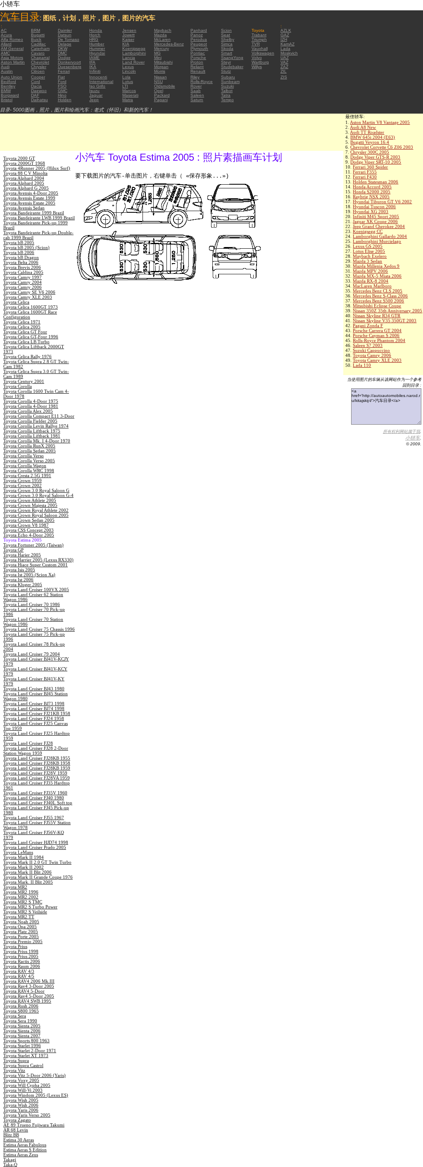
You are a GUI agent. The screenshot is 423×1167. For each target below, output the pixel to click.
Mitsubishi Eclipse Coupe (377, 305)
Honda (95, 30)
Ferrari (64, 71)
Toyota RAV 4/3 (18, 971)
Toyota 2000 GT (19, 158)
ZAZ (284, 66)
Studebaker (232, 66)
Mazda (160, 35)
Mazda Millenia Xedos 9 (376, 266)
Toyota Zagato (17, 1119)
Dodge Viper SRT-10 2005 (375, 161)
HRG (93, 39)
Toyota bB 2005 (18, 242)
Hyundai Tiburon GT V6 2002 (382, 201)
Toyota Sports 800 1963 (26, 1040)
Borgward (10, 95)
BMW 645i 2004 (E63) (372, 137)
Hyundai (97, 53)
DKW (62, 48)
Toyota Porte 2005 (21, 936)
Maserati (130, 95)
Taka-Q (10, 1164)
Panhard (198, 30)
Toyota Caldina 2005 (23, 272)
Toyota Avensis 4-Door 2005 (30, 192)
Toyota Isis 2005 (19, 569)
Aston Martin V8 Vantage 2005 (380, 122)
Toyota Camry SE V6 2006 (29, 292)
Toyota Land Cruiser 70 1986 (31, 604)
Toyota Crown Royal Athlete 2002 (36, 510)
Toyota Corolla (17, 386)
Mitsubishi (163, 62)
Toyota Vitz (14, 1070)
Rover (196, 86)
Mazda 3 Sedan (367, 261)
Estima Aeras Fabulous (24, 1144)
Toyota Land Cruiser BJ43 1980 (33, 688)
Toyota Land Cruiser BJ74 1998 (33, 708)
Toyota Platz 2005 (20, 931)
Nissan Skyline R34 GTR (376, 315)
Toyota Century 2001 (23, 381)
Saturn (196, 99)
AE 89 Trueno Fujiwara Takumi (33, 1124)
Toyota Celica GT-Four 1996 (30, 336)
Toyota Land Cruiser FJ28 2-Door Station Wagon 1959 (35, 751)
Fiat (61, 77)
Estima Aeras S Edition (25, 1149)
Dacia (36, 86)
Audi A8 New (363, 127)
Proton (196, 62)
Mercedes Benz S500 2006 (378, 300)
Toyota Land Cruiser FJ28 (28, 743)
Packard (162, 95)
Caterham (40, 48)
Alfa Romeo (12, 39)
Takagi (9, 1159)
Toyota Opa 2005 (20, 926)
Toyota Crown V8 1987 (26, 525)
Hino (62, 95)
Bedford (8, 81)
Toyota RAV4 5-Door (24, 991)
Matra (127, 99)
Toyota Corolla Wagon (24, 465)
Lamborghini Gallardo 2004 (380, 236)
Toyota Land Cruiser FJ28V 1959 (35, 772)
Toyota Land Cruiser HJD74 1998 (35, 842)
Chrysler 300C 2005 (369, 152)
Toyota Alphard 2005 (23, 183)
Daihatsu (39, 99)
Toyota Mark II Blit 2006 (27, 872)
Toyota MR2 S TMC (22, 901)
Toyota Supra (16, 1060)
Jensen (129, 30)
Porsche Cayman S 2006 (376, 335)
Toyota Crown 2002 (22, 485)
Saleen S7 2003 (368, 345)
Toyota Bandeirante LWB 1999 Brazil (39, 217)
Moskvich (289, 53)
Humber (96, 44)
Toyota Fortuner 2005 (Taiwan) (33, 544)
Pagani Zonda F (368, 325)
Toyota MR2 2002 (20, 896)
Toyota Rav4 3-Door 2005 (28, 986)
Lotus (127, 81)
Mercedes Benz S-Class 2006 (380, 295)
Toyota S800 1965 (21, 1010)
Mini (158, 57)
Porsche (198, 57)
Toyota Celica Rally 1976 (27, 356)
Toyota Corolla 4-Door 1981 (30, 406)
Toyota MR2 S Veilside (25, 911)
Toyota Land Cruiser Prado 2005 (34, 847)
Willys (257, 66)
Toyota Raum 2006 (21, 966)
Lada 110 (362, 365)
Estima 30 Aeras (18, 1139)
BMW (6, 90)
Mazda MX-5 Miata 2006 (377, 275)
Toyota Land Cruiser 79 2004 (31, 653)
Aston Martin (13, 62)
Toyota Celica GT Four (25, 331)
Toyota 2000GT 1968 (24, 163)
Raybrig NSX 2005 (371, 196)
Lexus (128, 66)
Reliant (197, 66)
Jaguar (95, 95)
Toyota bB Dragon (21, 257)
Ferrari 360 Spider (370, 166)
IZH (283, 39)
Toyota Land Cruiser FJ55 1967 (33, 817)
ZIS (283, 77)
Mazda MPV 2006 (370, 271)
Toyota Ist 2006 (18, 579)
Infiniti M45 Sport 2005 (376, 216)
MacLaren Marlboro (372, 285)
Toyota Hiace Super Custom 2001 (35, 564)
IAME (94, 57)
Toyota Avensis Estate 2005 (29, 202)
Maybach (162, 30)
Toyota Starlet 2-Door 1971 (29, 1050)
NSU (158, 81)
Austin (7, 71)
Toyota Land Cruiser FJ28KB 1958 (36, 763)
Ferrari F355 (365, 171)
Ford (62, 81)
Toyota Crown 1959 (22, 480)
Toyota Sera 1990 (20, 1020)
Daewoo (39, 90)
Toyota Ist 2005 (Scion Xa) (29, 574)
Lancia (128, 57)
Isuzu (94, 90)
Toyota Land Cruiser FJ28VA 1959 (36, 777)
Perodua (198, 39)
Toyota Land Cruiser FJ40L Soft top (37, 802)
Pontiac (197, 53)
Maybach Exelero (370, 256)
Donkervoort (69, 62)
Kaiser (128, 39)
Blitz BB (11, 1134)
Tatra (226, 95)
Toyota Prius (15, 946)
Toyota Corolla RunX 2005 (29, 445)
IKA (92, 66)
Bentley (8, 86)
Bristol (6, 99)
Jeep (94, 99)
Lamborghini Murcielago (377, 241)
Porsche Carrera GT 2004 (377, 330)
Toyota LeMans (18, 852)
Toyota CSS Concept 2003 (28, 530)
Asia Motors (12, 57)
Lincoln (129, 71)
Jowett (128, 35)
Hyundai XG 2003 (370, 211)
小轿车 (412, 438)
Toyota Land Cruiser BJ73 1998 (33, 703)
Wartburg (260, 62)
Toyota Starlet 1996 (22, 1045)
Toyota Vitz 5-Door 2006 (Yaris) (34, 1075)
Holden (64, 99)
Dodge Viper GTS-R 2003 (375, 156)
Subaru (228, 77)
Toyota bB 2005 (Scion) (26, 247)
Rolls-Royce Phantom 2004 (379, 340)
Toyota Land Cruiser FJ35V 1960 (35, 792)
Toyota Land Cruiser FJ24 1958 (33, 718)
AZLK (285, 30)
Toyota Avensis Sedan (24, 207)
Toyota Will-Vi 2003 (23, 1090)
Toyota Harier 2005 (22, 554)
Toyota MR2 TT (18, 916)
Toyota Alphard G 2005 (26, 187)
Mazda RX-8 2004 (370, 280)
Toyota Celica (16, 301)
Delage (64, 44)
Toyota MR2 (15, 886)
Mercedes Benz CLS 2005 (377, 290)
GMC (62, 90)
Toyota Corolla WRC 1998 (28, 470)
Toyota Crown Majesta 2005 (30, 505)
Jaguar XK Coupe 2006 (375, 221)
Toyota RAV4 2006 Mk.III (29, 981)
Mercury (161, 48)
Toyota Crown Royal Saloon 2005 (36, 515)
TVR (256, 44)
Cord (35, 81)
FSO (62, 86)
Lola (126, 77)
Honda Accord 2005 (372, 186)
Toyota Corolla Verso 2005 (29, 460)
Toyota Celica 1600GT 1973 (30, 306)
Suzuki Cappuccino (371, 350)
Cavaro (38, 53)
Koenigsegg (133, 48)
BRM (35, 30)
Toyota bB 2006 (18, 252)
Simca (227, 44)
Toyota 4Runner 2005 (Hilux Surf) (36, 168)
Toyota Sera (14, 1015)
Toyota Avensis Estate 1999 (29, 197)
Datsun (64, 35)
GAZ (284, 35)
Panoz (196, 35)
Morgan (161, 66)
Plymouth (199, 48)
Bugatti (38, 35)
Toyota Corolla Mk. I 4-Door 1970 (36, 440)
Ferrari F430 (365, 176)
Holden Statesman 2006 (375, 181)
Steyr (226, 62)
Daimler (65, 30)
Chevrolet (40, 62)
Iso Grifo (97, 86)
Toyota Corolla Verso (23, 455)
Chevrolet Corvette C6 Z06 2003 (381, 147)
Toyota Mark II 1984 (23, 857)
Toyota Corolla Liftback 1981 (31, 435)
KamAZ (287, 44)
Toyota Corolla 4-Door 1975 (30, 401)
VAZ (284, 62)
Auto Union (11, 77)
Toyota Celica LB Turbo (26, 341)
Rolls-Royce (201, 81)
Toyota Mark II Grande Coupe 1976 (38, 877)
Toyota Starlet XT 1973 (25, 1055)
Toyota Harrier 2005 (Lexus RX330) (38, 559)
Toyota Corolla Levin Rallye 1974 (36, 425)
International (101, 81)
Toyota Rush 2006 (20, 1005)
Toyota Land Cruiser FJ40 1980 (33, 797)
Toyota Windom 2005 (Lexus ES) (35, 1095)
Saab (195, 90)
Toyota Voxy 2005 (21, 1080)
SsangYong (232, 57)
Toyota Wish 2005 (20, 1100)
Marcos (129, 90)
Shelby (227, 39)
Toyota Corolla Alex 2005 (28, 411)
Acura (6, 35)
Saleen (197, 95)
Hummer (97, 48)
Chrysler (38, 66)
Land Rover (133, 62)
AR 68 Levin (15, 1129)
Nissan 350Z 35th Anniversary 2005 (387, 310)
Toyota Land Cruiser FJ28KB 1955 (36, 758)
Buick (36, 39)
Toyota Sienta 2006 (21, 1030)
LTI (125, 86)
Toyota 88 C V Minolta (25, 173)
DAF (35, 95)
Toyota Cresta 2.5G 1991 (27, 475)
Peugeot (198, 44)
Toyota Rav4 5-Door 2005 (28, 995)
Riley (195, 77)
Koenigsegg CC (368, 231)
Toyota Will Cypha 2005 (26, 1085)
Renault (197, 71)
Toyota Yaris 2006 (20, 1110)
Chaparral (40, 57)
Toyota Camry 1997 (22, 277)
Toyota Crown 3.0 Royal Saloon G (36, 490)
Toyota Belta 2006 (20, 262)
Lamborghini (134, 53)
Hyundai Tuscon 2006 (374, 206)
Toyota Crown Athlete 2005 (29, 500)
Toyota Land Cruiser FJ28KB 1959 (36, 767)
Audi (5, 66)
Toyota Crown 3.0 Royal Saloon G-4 (38, 495)
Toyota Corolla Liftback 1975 (31, 430)
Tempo (227, 99)
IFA (92, 62)
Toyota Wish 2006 (20, 1105)
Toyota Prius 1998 (20, 951)
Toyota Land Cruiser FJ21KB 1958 (36, 713)
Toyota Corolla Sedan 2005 (29, 450)
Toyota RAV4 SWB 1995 (27, 1000)
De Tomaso (68, 39)
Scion (226, 30)
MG (157, 53)
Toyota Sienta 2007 (21, 1035)
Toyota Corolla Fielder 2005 (30, 420)
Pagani (161, 99)
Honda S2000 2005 (371, 191)
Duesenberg (69, 66)
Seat (225, 35)
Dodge (64, 57)
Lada (285, 48)
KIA (125, 44)
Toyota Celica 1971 (21, 321)
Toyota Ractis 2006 (21, 961)
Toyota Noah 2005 (21, 921)
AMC (5, 53)
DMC (62, 53)
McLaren (162, 39)
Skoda (227, 48)
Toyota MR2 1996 (20, 891)
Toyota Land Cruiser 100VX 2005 (36, 589)
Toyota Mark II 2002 (23, 867)
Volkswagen (263, 53)
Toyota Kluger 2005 (22, 584)
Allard (6, 44)
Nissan (160, 77)
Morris (159, 71)
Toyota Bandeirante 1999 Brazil (33, 212)
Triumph (259, 39)
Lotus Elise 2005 (369, 251)
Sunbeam (230, 81)
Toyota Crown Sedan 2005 (29, 520)
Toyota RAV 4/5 (18, 976)
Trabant (259, 35)
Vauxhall (260, 48)
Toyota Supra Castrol (23, 1065)
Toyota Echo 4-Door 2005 (28, 534)
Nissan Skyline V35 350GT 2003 (384, 320)
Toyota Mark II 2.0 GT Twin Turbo (37, 862)
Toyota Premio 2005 (23, 941)
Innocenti (98, 77)
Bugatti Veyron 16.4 (369, 142)
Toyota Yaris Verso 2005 (26, 1114)
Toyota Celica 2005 (21, 326)
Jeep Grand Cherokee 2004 (379, 226)
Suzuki (227, 86)
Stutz (226, 71)
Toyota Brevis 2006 (22, 267)
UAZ (284, 57)
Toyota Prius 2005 (20, 956)
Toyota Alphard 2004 (23, 178)
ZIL (283, 71)
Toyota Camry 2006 (372, 355)
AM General (12, 48)
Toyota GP (13, 549)
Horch (94, 35)
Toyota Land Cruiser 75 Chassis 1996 (39, 629)
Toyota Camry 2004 (22, 282)
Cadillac (38, 44)
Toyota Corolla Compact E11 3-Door (38, 416)
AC (4, 30)
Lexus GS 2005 (368, 246)
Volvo (257, 57)
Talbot (227, 90)
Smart (226, 53)
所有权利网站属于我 (401, 431)
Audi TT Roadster (367, 132)
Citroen (38, 71)
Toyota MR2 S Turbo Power (30, 906)
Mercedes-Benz (169, 44)
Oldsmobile (164, 86)
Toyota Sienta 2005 (21, 1025)
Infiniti (94, 71)
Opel (158, 90)
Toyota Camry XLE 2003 (377, 360)
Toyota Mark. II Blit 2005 (28, 881)
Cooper (38, 77)
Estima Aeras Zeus (20, 1154)
